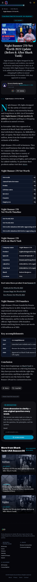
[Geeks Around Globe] (3, 529)
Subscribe (19, 437)
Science (3, 551)
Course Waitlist (5, 567)
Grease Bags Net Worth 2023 (14, 291)
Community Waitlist (25, 547)
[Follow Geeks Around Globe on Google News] (13, 91)
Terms (20, 577)
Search (3, 558)
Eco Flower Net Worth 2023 (14, 295)
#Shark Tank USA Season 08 (10, 396)
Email (5, 428)
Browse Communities (26, 545)
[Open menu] (2, 2)
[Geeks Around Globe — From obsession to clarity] (6, 2)
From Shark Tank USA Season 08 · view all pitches (17, 16)
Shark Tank (26, 366)
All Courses (4, 565)
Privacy (15, 577)
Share (7, 388)
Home (2, 548)
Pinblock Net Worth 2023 (13, 288)
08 (31, 283)
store (25, 164)
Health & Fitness (5, 555)
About (10, 577)
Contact (26, 577)
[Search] (30, 2)
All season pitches (31, 449)
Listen (22, 91)
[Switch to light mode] (34, 2)
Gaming (3, 553)
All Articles (4, 546)
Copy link (18, 388)
